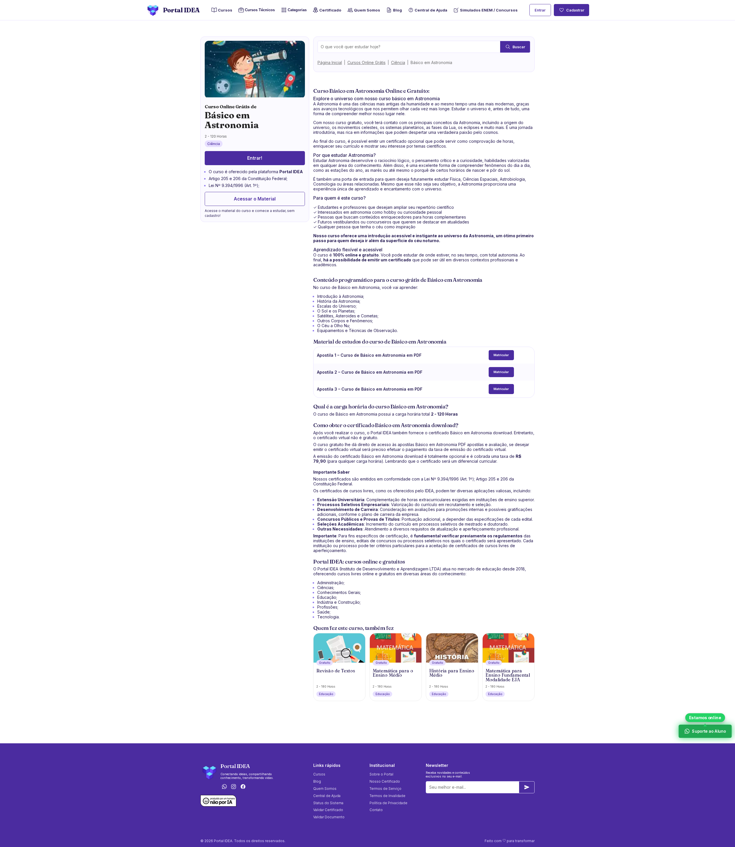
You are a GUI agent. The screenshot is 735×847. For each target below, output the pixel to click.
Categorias (297, 10)
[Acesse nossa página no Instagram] (233, 787)
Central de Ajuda (431, 10)
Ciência (398, 62)
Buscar (518, 47)
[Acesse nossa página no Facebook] (243, 787)
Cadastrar (575, 10)
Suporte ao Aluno (708, 731)
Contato (376, 810)
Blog (397, 10)
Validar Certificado (328, 810)
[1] (527, 787)
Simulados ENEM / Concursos (489, 10)
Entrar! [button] (254, 158)
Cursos (225, 10)
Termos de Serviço (385, 788)
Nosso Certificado (385, 781)
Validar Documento (329, 817)
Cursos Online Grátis (366, 62)
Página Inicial (330, 62)
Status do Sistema (328, 803)
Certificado (330, 10)
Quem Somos (367, 10)
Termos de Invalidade (387, 796)
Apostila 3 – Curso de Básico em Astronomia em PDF (369, 389)
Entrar (540, 10)
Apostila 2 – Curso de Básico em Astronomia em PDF (369, 372)
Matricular (501, 355)
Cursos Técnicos (258, 10)
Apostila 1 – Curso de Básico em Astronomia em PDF (369, 355)
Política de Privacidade (388, 803)
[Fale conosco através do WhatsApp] (224, 787)
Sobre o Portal (381, 774)
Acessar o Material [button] (255, 199)
